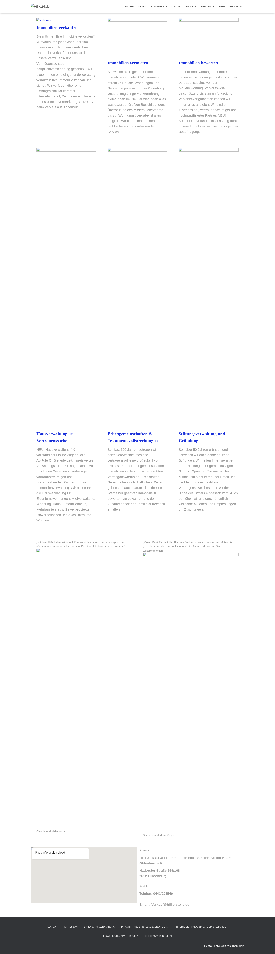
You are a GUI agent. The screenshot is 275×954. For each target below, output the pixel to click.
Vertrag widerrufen (158, 936)
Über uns (205, 6)
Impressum (71, 927)
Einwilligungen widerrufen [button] (121, 936)
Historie (190, 6)
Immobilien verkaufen (57, 27)
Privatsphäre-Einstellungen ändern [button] (144, 927)
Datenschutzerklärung (99, 927)
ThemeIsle (238, 945)
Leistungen (157, 6)
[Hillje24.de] (40, 6)
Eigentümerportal (230, 6)
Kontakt (176, 6)
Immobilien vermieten (128, 63)
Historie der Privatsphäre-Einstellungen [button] (201, 927)
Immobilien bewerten (198, 63)
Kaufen (129, 6)
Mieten (142, 6)
